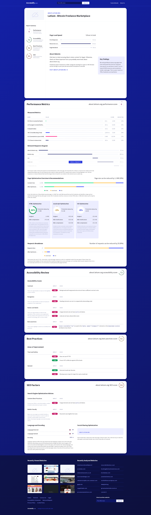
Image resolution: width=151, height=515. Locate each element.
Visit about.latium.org (58, 70)
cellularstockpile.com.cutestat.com (87, 480)
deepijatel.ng (104, 484)
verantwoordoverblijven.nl (84, 465)
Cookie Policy (41, 502)
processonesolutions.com (84, 492)
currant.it (104, 492)
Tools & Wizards (114, 3)
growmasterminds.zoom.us (109, 488)
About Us (122, 3)
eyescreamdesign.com (83, 476)
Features (35, 497)
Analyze (85, 3)
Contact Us (43, 497)
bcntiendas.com (105, 473)
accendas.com (81, 469)
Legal (49, 497)
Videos (29, 497)
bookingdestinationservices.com (110, 469)
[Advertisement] (86, 27)
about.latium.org (54, 13)
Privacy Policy (31, 502)
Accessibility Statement (34, 500)
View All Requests (75, 162)
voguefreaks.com (82, 488)
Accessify (32, 3)
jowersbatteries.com (107, 476)
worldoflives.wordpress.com (109, 480)
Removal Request (47, 500)
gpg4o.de (79, 484)
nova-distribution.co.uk (108, 465)
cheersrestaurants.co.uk (84, 473)
